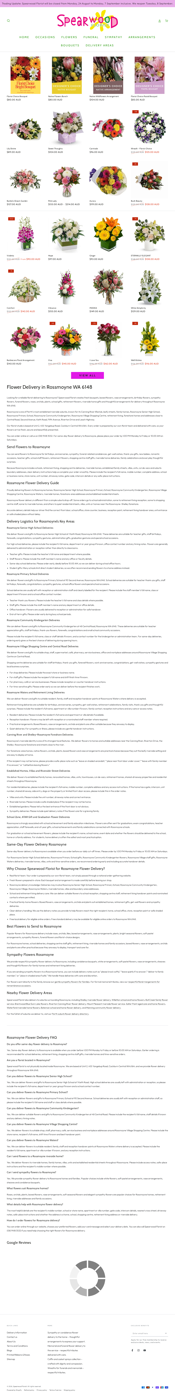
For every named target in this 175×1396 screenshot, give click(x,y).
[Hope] (67, 234)
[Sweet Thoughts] (67, 127)
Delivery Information (17, 1332)
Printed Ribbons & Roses (18, 1354)
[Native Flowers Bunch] (67, 75)
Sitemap (11, 1359)
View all (87, 375)
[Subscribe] (166, 1333)
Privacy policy (42, 1390)
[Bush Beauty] (149, 179)
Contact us (12, 1337)
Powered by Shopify (14, 1390)
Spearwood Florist (20, 1386)
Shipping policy (69, 1390)
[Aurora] (108, 179)
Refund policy (29, 1390)
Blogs (9, 1350)
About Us (11, 1341)
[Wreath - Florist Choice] (149, 127)
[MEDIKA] (108, 287)
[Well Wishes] (149, 339)
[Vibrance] (67, 287)
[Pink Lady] (67, 179)
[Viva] (67, 339)
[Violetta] (25, 234)
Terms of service (55, 1390)
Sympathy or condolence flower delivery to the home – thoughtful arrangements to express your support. (66, 1337)
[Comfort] (25, 287)
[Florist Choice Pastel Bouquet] (149, 75)
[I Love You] (108, 339)
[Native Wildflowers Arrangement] (108, 75)
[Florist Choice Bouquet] (25, 75)
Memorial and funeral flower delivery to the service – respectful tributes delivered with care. (66, 1350)
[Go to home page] (87, 21)
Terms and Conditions (17, 1345)
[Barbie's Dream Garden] (25, 179)
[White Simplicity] (149, 287)
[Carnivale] (108, 127)
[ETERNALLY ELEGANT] (149, 234)
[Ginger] (108, 234)
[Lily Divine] (25, 127)
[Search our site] (8, 21)
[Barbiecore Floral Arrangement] (25, 339)
